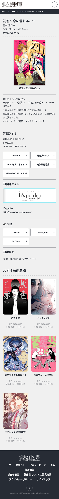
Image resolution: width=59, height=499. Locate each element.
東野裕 (11, 25)
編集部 (10, 252)
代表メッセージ (38, 465)
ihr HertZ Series (20, 29)
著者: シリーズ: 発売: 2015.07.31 (15, 29)
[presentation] (29, 62)
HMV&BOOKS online (16, 173)
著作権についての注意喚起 (37, 474)
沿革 (52, 465)
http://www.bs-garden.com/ (17, 212)
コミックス (14, 11)
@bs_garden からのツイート (20, 259)
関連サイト (12, 184)
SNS (9, 224)
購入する (11, 133)
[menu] (55, 4)
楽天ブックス (43, 155)
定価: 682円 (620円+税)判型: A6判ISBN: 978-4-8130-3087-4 (14, 142)
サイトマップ (43, 479)
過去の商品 (13, 474)
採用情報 (29, 470)
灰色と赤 (15, 317)
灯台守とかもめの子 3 (15, 374)
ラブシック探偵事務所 (15, 431)
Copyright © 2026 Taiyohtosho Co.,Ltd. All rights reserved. (29, 493)
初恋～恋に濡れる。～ (35, 11)
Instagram (43, 232)
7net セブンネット (16, 164)
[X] (29, 488)
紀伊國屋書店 (43, 164)
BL (22, 11)
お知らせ (20, 465)
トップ (4, 11)
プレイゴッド (43, 317)
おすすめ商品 (13, 270)
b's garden (8, 208)
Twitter (16, 232)
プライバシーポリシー (20, 479)
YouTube (16, 241)
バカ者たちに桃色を (43, 374)
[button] (16, 155)
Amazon (16, 155)
